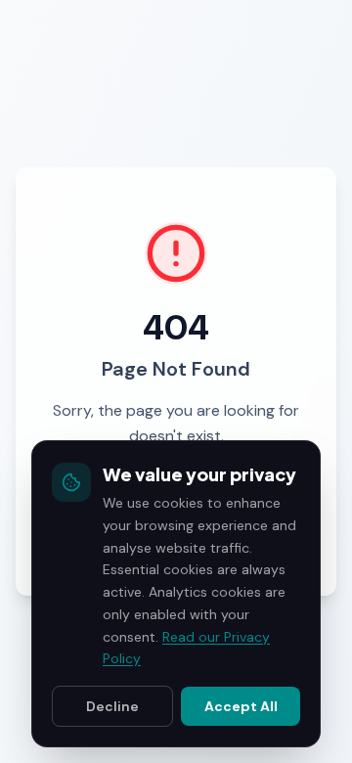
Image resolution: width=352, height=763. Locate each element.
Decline (112, 706)
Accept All (241, 706)
